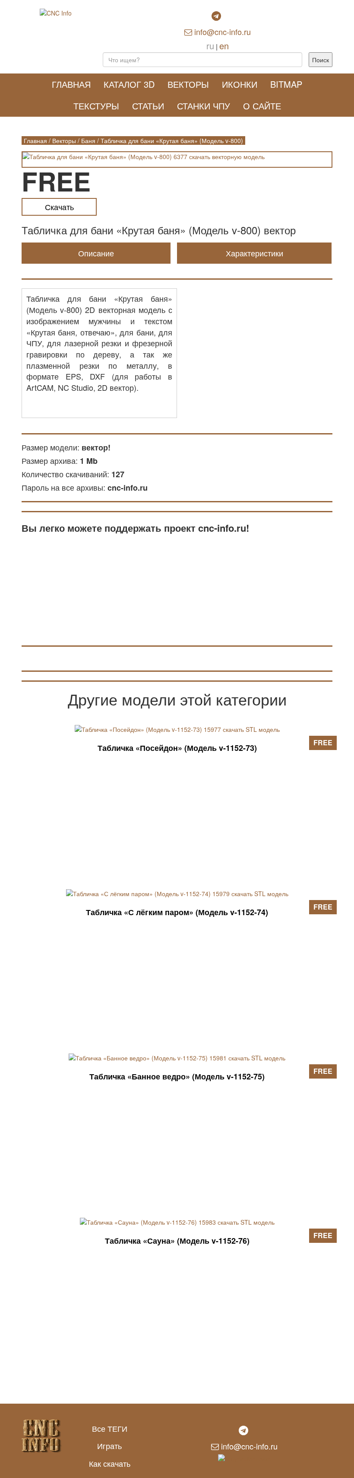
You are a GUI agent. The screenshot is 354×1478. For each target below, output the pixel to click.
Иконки (239, 84)
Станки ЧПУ (203, 105)
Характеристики (254, 253)
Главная (71, 84)
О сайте (262, 105)
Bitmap (286, 84)
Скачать (59, 206)
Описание (96, 253)
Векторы (188, 84)
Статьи (148, 105)
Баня (88, 140)
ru (210, 45)
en (224, 45)
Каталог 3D (129, 84)
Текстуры (96, 105)
